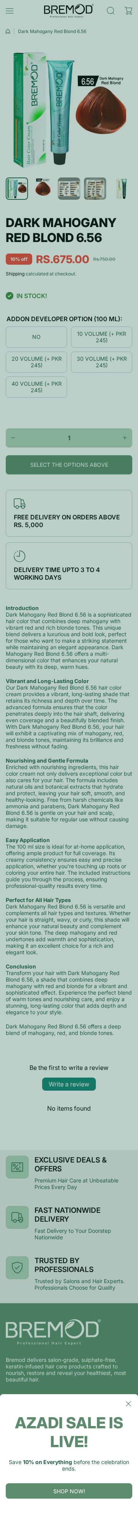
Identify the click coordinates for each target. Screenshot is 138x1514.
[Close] (128, 1403)
